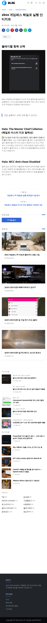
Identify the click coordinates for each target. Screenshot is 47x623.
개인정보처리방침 (12, 606)
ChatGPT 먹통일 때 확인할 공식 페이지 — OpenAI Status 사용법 (27, 470)
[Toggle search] (40, 3)
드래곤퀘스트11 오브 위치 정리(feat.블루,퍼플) (29, 422)
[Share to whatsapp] (25, 30)
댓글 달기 (12, 220)
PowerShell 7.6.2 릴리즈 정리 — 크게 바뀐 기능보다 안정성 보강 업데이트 (29, 437)
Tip (18, 398)
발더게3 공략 (17, 375)
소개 (7, 599)
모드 (14, 386)
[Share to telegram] (29, 30)
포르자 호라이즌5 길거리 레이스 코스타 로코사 (22, 352)
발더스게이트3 (25, 375)
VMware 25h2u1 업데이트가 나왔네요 (26, 481)
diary (14, 398)
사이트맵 (9, 609)
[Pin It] (12, 30)
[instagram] (31, 3)
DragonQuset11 (18, 420)
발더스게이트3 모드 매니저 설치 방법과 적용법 (29, 389)
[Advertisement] (23, 542)
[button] (36, 3)
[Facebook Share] (3, 30)
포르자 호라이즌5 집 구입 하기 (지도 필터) (20, 320)
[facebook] (28, 3)
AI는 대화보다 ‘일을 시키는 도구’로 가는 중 (27, 447)
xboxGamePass (28, 420)
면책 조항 (9, 603)
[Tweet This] (8, 30)
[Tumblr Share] (21, 30)
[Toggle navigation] (43, 3)
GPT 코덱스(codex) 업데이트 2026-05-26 (27, 458)
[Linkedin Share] (16, 30)
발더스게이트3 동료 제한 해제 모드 (25, 411)
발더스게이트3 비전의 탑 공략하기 (24, 378)
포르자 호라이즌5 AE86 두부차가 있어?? (20, 287)
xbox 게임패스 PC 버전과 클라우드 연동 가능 (22, 254)
